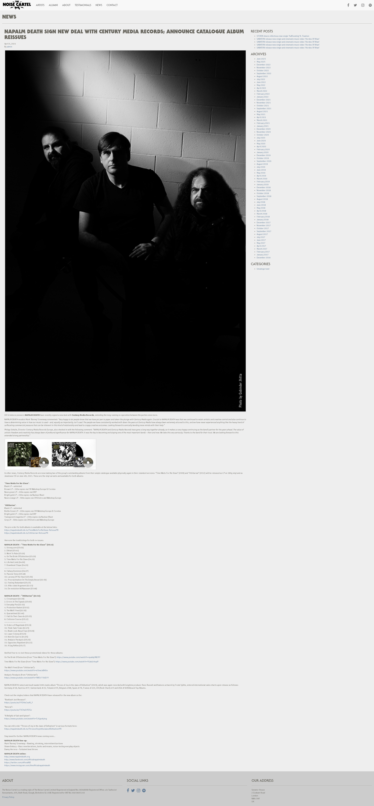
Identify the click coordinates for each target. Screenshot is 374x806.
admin (9, 46)
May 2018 (261, 208)
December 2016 (264, 257)
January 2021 (263, 126)
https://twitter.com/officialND (17, 762)
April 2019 (261, 176)
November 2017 (264, 225)
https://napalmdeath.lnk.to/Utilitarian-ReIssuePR (26, 533)
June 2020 (261, 140)
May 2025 (261, 62)
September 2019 (264, 161)
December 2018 (264, 187)
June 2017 (261, 240)
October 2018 (263, 193)
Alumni (53, 5)
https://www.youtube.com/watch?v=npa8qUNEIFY (78, 657)
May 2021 (261, 114)
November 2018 (264, 190)
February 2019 (263, 181)
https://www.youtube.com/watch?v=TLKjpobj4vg (25, 718)
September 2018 (264, 196)
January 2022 (263, 97)
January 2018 (263, 219)
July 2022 (261, 79)
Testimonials (83, 5)
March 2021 (262, 120)
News (99, 5)
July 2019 (261, 167)
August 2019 (262, 164)
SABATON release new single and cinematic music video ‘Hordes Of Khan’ (288, 39)
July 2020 (261, 138)
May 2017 (261, 243)
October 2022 (263, 70)
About (66, 5)
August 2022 (262, 76)
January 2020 (263, 152)
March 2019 (262, 178)
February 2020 (263, 149)
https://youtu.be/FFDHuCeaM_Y (18, 702)
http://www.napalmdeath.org (17, 756)
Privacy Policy (8, 797)
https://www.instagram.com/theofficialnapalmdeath (27, 765)
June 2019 (261, 170)
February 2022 (263, 94)
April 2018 (261, 211)
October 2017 (263, 228)
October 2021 (263, 105)
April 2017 (261, 246)
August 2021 (262, 111)
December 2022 (264, 64)
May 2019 (261, 173)
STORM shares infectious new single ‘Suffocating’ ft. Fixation (283, 36)
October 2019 (263, 158)
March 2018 (262, 214)
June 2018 (261, 205)
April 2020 (261, 146)
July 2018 (261, 202)
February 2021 (263, 123)
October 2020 (263, 135)
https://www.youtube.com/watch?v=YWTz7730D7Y (26, 677)
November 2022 (264, 67)
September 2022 (264, 73)
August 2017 (262, 234)
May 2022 (261, 85)
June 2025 (261, 59)
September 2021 (264, 108)
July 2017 (261, 237)
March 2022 (262, 91)
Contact (112, 5)
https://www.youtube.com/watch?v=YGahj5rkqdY (77, 661)
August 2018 (262, 199)
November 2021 (264, 102)
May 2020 (261, 143)
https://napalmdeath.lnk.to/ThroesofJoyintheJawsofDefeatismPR (33, 729)
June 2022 (261, 82)
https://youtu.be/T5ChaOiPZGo (18, 710)
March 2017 (262, 249)
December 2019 (264, 155)
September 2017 (264, 231)
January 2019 (263, 184)
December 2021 (264, 100)
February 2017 (263, 252)
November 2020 (264, 132)
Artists (40, 5)
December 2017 (264, 222)
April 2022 (261, 88)
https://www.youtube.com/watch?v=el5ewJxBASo (26, 670)
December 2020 (264, 129)
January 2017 (263, 254)
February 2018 (263, 216)
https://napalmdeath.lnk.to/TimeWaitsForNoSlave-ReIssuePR (31, 530)
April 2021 (261, 117)
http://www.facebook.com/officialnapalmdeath (24, 759)
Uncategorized (263, 269)
